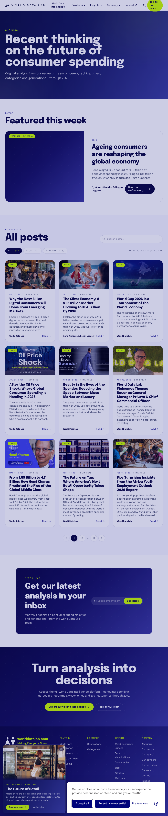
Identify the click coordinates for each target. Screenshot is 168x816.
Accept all (82, 803)
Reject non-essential (112, 803)
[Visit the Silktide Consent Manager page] (156, 804)
